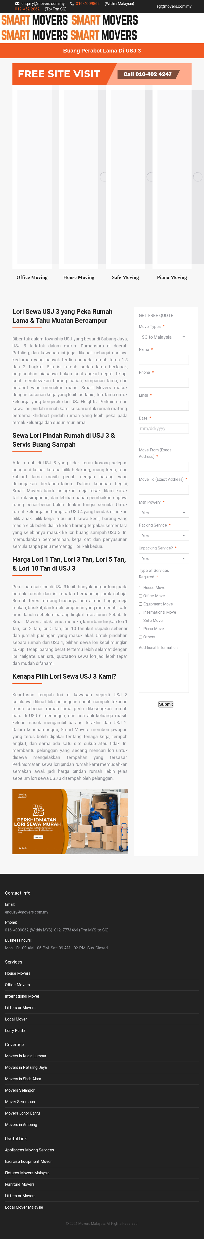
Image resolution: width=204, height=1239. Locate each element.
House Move (154, 587)
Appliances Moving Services (29, 1150)
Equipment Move (158, 604)
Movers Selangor (20, 1090)
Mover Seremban (20, 1101)
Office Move (154, 595)
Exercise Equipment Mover (28, 1161)
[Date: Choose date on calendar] (139, 440)
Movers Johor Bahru (22, 1113)
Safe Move (153, 620)
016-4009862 (88, 3)
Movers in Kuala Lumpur (25, 1056)
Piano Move (153, 628)
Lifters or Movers (20, 1007)
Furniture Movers (20, 1184)
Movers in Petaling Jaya (26, 1067)
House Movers (17, 973)
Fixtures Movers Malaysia (27, 1173)
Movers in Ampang (21, 1124)
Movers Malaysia (91, 1224)
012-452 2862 (27, 9)
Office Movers (17, 984)
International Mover (22, 996)
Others (149, 637)
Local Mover (16, 1019)
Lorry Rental (15, 1030)
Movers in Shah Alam (23, 1079)
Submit (166, 704)
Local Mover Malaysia (24, 1207)
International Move (159, 612)
